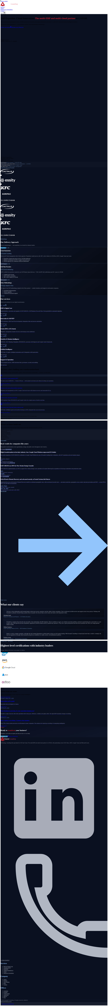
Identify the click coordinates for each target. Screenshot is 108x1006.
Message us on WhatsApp (8, 1003)
